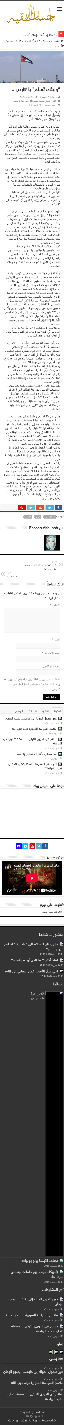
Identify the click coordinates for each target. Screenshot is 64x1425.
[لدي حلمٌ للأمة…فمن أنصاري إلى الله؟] (61, 971)
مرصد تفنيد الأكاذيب (35, 101)
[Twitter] (39, 846)
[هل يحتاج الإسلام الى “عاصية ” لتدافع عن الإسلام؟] (61, 944)
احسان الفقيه (50, 516)
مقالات (44, 41)
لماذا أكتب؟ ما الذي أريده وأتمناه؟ (34, 960)
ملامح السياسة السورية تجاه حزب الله (34, 729)
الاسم (56, 639)
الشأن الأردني (31, 41)
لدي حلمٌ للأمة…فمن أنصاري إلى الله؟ (31, 971)
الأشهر (45, 711)
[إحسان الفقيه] (32, 14)
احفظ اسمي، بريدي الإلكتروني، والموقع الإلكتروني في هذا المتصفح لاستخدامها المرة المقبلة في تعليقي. (33, 684)
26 (41, 976)
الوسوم (19, 711)
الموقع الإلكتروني (51, 666)
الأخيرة (57, 711)
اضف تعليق (50, 105)
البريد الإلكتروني (50, 652)
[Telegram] (25, 846)
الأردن (38, 516)
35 (40, 954)
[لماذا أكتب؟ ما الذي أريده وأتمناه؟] (61, 960)
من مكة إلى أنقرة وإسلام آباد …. (40, 35)
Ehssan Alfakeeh (48, 97)
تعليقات (32, 711)
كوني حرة (37, 993)
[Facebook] (45, 846)
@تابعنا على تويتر (52, 905)
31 (40, 965)
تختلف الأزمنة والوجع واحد (40, 1261)
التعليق (55, 604)
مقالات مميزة (19, 101)
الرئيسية (56, 41)
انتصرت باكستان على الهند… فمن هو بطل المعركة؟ (40, 565)
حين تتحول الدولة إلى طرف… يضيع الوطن (31, 719)
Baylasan (40, 1412)
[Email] (19, 846)
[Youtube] (32, 846)
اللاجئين (28, 516)
